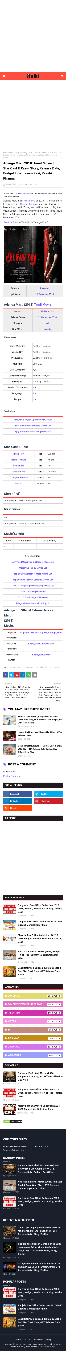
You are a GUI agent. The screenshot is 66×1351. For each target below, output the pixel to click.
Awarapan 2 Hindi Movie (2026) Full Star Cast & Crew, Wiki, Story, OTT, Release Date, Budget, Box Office (40, 1185)
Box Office (30, 995)
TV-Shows (30, 1038)
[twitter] (48, 794)
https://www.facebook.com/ (41, 643)
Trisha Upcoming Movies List (33, 591)
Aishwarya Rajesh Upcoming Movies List (33, 419)
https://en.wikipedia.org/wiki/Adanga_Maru (41, 632)
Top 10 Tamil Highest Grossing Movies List (33, 579)
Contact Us (38, 1339)
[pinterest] (48, 801)
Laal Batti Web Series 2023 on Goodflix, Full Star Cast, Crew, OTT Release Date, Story (39, 971)
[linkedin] (17, 801)
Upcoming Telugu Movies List (33, 568)
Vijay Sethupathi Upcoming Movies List (33, 431)
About (27, 1339)
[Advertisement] (33, 36)
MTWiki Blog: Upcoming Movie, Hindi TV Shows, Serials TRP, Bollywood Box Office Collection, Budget (36, 1345)
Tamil (35, 393)
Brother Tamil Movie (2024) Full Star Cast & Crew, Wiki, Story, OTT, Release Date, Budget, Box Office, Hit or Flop (40, 719)
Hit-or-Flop (30, 1012)
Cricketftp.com (41, 1146)
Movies (30, 1021)
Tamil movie (29, 200)
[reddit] (17, 808)
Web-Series (30, 1055)
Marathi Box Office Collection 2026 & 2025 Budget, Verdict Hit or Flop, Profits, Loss (40, 938)
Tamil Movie (22, 193)
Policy (48, 1339)
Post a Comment (12, 776)
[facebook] (17, 794)
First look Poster (11, 222)
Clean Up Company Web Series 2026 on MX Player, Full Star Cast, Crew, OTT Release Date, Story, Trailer (39, 1231)
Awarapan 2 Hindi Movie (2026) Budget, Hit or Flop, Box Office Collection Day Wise (39, 955)
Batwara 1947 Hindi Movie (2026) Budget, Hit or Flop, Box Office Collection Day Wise (40, 1076)
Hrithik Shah (10, 184)
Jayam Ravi (15, 667)
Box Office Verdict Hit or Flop (30, 1004)
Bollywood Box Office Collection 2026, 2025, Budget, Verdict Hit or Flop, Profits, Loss (40, 908)
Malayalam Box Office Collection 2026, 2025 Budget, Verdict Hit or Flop (39, 1107)
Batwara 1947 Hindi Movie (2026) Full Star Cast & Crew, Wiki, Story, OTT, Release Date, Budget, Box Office (38, 1168)
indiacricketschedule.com (15, 1146)
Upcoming (14, 152)
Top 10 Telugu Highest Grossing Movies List (33, 585)
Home (6, 152)
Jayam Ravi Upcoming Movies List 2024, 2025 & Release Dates (40, 734)
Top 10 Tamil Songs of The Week (33, 597)
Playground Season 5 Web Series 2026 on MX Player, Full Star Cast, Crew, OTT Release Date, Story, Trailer (39, 1267)
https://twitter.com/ (41, 654)
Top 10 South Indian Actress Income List (33, 573)
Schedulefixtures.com (13, 1150)
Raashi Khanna (28, 204)
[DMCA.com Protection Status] (13, 1122)
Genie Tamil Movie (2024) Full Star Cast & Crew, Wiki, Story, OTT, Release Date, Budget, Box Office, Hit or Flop (40, 749)
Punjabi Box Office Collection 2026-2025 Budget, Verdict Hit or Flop (40, 923)
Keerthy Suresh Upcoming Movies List (33, 425)
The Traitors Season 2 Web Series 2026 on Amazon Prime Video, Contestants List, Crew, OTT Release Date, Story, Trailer (39, 1249)
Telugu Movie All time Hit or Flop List (33, 603)
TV (30, 1029)
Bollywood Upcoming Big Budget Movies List (33, 562)
